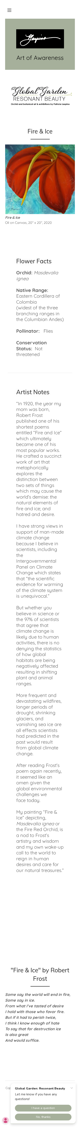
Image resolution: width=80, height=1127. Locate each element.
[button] (9, 10)
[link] (40, 38)
